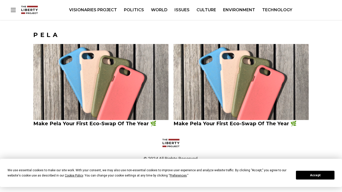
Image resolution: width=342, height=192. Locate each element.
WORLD (159, 10)
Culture (206, 10)
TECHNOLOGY (277, 10)
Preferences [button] (178, 175)
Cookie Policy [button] (74, 175)
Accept (315, 175)
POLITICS (134, 10)
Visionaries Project (93, 10)
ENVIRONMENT (239, 10)
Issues (182, 10)
